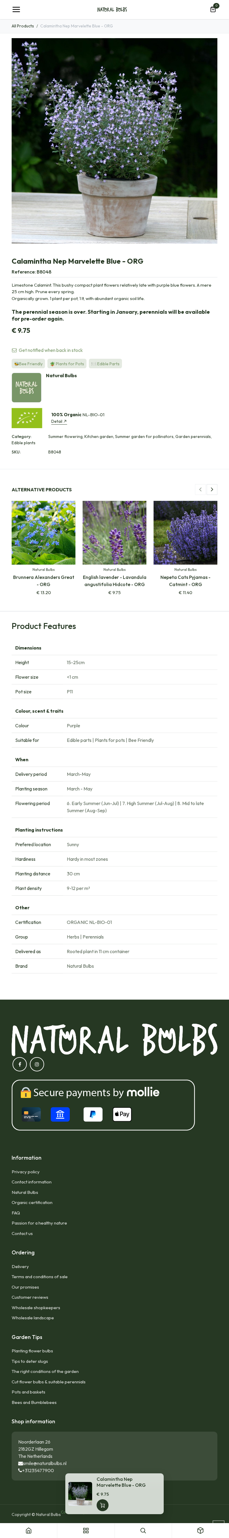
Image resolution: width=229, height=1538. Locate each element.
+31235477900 (38, 1470)
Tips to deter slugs (30, 1361)
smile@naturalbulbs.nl (44, 1463)
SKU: (16, 452)
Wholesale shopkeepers (36, 1307)
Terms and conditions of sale (40, 1276)
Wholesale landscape (33, 1317)
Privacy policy (26, 1172)
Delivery (20, 1266)
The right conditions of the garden (45, 1371)
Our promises (25, 1287)
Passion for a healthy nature (39, 1223)
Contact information (32, 1182)
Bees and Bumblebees (34, 1402)
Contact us (22, 1233)
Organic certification (32, 1202)
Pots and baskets (28, 1392)
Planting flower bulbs (32, 1351)
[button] (200, 489)
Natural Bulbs (25, 1192)
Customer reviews (30, 1297)
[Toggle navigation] (16, 9)
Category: (21, 436)
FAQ (16, 1213)
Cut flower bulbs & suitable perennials (49, 1382)
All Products (23, 26)
